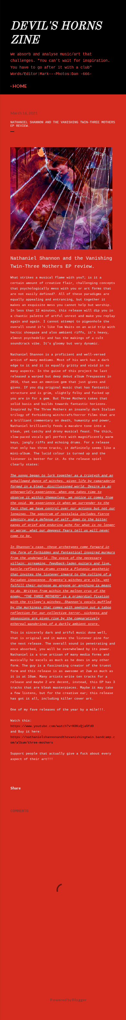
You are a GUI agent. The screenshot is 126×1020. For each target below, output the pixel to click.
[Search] (112, 10)
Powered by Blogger (68, 999)
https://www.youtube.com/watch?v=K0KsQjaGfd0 (52, 726)
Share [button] (15, 788)
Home (20, 86)
